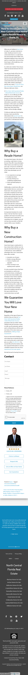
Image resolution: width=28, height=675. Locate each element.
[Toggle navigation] (25, 23)
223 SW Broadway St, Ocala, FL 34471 (14, 12)
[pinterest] (12, 15)
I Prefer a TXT (9, 391)
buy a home (20, 49)
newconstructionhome (10, 483)
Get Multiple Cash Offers (14, 9)
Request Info (14, 461)
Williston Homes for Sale (14, 606)
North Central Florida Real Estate (14, 569)
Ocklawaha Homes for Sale (14, 600)
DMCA (10, 558)
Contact (17, 558)
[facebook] (5, 15)
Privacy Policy (14, 411)
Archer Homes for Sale (14, 582)
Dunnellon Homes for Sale (14, 591)
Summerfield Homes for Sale (14, 603)
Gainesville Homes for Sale (14, 594)
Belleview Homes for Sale (14, 585)
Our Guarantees (14, 472)
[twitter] (15, 15)
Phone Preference (9, 388)
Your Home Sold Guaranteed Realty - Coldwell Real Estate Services (12, 318)
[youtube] (22, 15)
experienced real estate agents (12, 349)
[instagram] (19, 15)
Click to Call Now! (14, 456)
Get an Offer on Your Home (14, 467)
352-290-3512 (14, 5)
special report (17, 116)
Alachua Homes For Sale (14, 579)
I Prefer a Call (9, 394)
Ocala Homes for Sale (14, 597)
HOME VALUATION (14, 19)
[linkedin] (8, 15)
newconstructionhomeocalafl (11, 485)
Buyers (11, 482)
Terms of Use (9, 553)
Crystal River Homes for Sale (14, 588)
